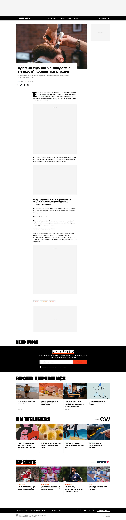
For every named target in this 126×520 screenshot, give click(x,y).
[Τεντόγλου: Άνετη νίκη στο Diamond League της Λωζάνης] (98, 474)
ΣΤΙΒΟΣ (91, 484)
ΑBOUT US (37, 510)
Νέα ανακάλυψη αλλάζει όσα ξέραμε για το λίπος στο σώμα (51, 445)
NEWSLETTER (103, 510)
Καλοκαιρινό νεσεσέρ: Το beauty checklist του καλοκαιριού (49, 403)
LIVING (67, 441)
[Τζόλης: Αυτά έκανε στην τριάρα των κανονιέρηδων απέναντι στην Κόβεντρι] (27, 474)
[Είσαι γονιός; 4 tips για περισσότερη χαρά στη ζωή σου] (75, 432)
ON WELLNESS (33, 420)
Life (58, 18)
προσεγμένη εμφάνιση (46, 94)
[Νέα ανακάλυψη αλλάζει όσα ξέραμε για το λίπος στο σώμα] (51, 432)
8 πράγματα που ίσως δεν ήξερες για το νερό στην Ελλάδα (97, 403)
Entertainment (51, 18)
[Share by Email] (28, 85)
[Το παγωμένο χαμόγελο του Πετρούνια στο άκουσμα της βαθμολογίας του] (51, 474)
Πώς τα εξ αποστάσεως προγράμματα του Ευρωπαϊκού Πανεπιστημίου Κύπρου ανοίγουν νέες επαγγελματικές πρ (74, 405)
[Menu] (16, 18)
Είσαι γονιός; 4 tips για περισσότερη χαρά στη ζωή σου (74, 445)
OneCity (63, 18)
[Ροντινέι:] (75, 474)
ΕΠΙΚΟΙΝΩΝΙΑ (19, 510)
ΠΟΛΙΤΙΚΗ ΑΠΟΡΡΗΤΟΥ (58, 510)
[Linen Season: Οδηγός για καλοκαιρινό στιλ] (27, 391)
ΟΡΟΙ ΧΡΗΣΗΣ (46, 510)
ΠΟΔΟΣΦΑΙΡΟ (21, 484)
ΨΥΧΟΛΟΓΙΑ (21, 441)
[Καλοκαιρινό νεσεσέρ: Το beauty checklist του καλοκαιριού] (51, 391)
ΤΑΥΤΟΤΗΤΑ (28, 510)
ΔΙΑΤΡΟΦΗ (91, 441)
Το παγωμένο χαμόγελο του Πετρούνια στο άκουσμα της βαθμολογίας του (50, 488)
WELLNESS (44, 441)
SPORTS (26, 462)
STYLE (36, 301)
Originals (69, 18)
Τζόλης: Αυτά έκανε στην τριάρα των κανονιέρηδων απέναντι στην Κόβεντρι (27, 488)
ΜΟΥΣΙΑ (52, 301)
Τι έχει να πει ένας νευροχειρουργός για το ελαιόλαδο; (97, 445)
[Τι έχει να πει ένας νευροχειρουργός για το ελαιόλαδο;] (98, 432)
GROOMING (21, 65)
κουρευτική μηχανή (51, 98)
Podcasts (76, 18)
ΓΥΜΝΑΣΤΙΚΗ (45, 484)
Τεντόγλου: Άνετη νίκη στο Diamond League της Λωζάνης (98, 488)
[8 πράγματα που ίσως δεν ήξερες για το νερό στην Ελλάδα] (98, 391)
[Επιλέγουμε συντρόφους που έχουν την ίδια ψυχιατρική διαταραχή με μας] (27, 432)
